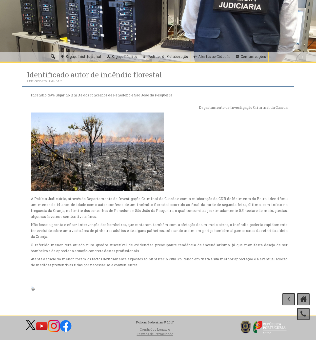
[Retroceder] (288, 299)
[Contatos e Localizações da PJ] (303, 314)
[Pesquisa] (53, 57)
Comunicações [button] (253, 56)
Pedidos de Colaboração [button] (167, 56)
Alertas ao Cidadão (214, 56)
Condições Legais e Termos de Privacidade (155, 331)
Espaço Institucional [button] (83, 56)
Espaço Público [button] (124, 56)
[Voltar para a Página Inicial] (303, 299)
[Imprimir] (33, 288)
